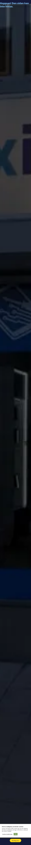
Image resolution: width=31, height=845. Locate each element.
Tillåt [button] (16, 834)
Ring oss (16, 840)
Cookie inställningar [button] (7, 834)
